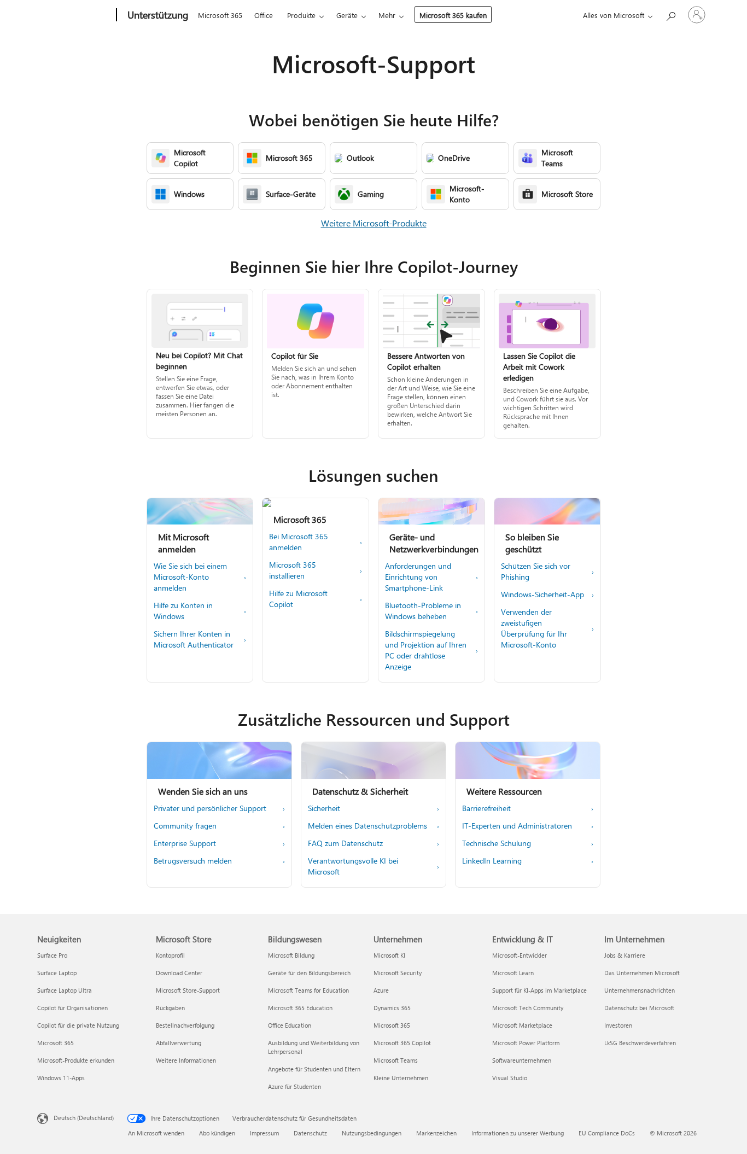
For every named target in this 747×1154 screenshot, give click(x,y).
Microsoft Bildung (291, 955)
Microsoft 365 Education (300, 1008)
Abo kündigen (217, 1133)
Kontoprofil (170, 955)
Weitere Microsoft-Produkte (374, 223)
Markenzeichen (436, 1133)
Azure (381, 990)
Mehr (386, 15)
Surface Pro (52, 955)
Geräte (347, 15)
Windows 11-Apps (61, 1078)
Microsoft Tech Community (527, 1008)
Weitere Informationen (186, 1060)
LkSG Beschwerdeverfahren (640, 1043)
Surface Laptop (57, 973)
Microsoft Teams (396, 1060)
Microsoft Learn (513, 973)
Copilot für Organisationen (72, 1008)
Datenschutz (310, 1133)
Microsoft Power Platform (525, 1043)
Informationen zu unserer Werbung (517, 1133)
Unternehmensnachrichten (639, 990)
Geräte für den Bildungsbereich (309, 973)
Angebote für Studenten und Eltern (314, 1069)
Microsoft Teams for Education (308, 990)
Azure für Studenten (294, 1086)
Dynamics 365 (392, 1008)
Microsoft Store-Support (188, 990)
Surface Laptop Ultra (64, 990)
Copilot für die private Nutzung (78, 1025)
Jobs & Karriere (624, 955)
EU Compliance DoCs (607, 1133)
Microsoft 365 (220, 15)
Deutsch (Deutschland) (84, 1118)
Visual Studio (509, 1078)
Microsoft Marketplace (522, 1025)
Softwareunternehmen (521, 1060)
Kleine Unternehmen (401, 1078)
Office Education (289, 1025)
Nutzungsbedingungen (371, 1133)
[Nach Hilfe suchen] (670, 14)
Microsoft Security (398, 973)
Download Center (179, 973)
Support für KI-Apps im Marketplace (539, 990)
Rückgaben (170, 1008)
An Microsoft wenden (156, 1133)
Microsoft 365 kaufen (453, 15)
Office (263, 15)
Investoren (618, 1025)
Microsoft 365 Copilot (402, 1043)
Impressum (264, 1133)
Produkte (301, 15)
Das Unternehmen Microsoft (642, 973)
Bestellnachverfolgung (185, 1025)
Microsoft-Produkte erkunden (75, 1060)
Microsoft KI (389, 955)
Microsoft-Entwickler (519, 955)
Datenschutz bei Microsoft (639, 1008)
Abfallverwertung (178, 1043)
